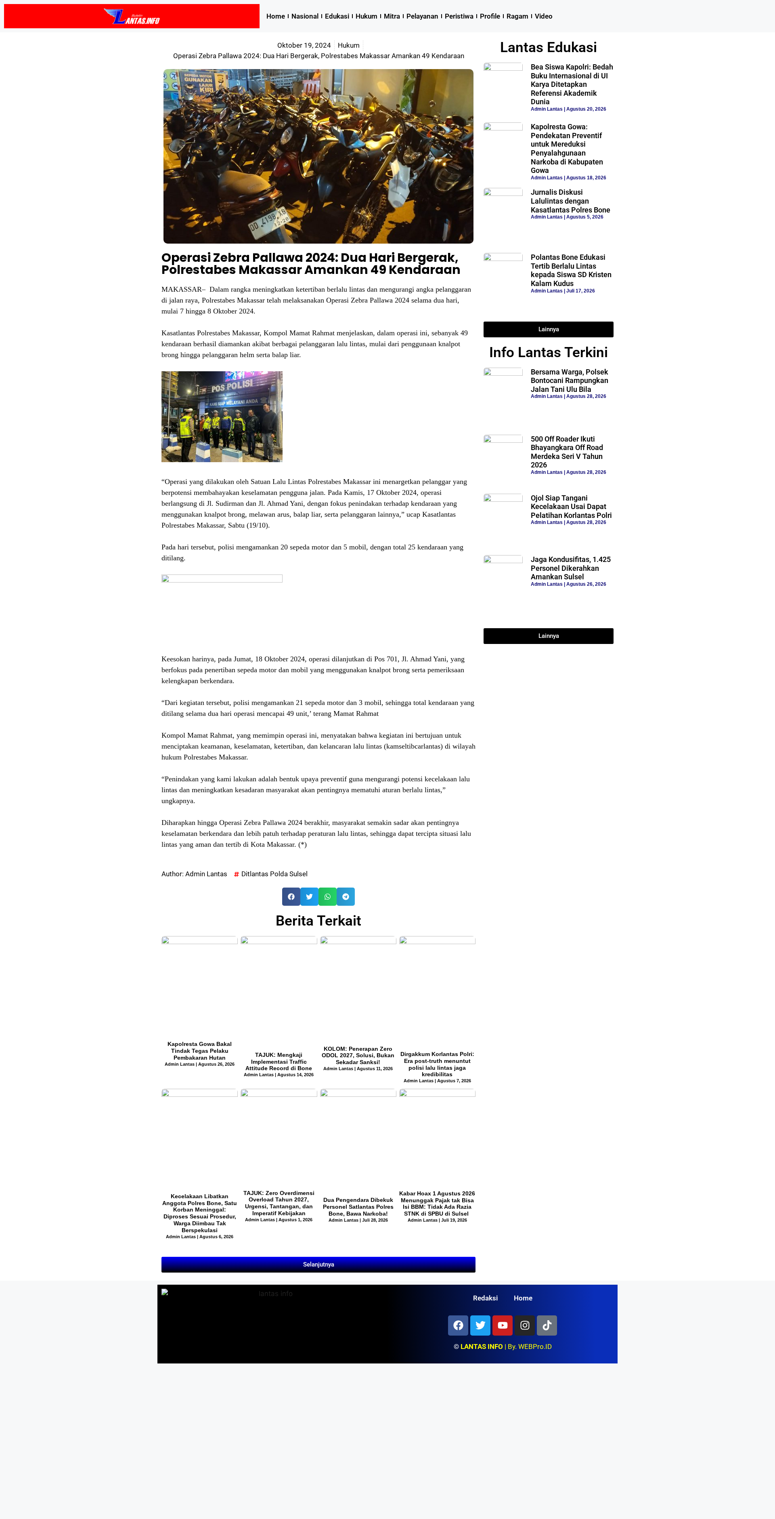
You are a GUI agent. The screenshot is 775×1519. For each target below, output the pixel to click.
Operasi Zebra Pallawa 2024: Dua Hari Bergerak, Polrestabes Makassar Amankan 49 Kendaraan (311, 263)
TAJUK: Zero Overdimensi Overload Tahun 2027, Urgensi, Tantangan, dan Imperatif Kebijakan (278, 1203)
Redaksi (485, 1298)
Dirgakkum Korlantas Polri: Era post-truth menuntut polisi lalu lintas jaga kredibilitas (437, 1064)
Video (544, 16)
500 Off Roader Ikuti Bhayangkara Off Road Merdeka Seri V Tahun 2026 (567, 452)
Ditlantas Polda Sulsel (274, 874)
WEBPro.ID (535, 1346)
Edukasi (337, 16)
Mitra (392, 16)
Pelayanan (422, 16)
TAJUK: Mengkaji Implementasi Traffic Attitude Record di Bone (278, 1062)
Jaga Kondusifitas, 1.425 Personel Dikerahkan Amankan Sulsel (571, 568)
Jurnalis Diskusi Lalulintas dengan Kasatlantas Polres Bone (570, 201)
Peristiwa (459, 16)
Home (275, 16)
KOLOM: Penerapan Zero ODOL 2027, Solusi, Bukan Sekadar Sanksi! (358, 1056)
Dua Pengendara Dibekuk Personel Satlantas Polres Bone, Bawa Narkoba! (358, 1207)
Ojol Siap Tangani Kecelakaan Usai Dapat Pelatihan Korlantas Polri (571, 507)
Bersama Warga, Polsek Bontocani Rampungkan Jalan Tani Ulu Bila (569, 380)
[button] (291, 897)
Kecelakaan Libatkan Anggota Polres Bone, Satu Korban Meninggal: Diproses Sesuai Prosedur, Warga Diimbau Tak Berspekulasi (199, 1213)
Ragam (517, 16)
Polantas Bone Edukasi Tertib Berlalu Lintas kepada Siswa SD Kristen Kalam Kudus (571, 270)
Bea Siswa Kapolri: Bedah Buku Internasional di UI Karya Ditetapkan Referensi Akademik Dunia (572, 84)
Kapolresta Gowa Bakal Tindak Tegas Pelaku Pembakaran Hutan (200, 1051)
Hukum (366, 16)
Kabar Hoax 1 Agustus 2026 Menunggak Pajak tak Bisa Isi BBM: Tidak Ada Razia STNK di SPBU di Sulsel (437, 1203)
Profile (490, 16)
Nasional (304, 16)
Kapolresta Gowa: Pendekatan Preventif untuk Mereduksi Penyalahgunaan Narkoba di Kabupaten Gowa (567, 148)
